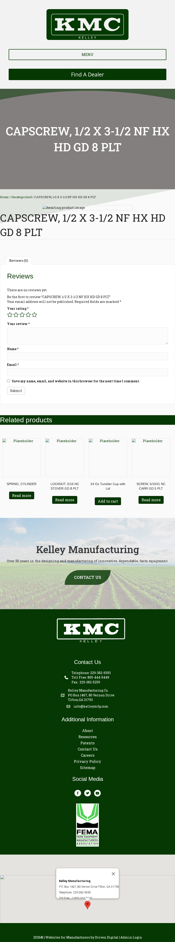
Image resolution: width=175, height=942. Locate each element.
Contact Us (88, 749)
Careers (87, 755)
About (87, 730)
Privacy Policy (87, 761)
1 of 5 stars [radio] (10, 314)
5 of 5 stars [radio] (34, 314)
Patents (87, 742)
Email (13, 364)
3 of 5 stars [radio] (22, 314)
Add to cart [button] (108, 501)
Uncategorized (21, 197)
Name (12, 349)
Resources (87, 736)
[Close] (113, 873)
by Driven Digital (81, 937)
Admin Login (131, 937)
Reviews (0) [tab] (18, 260)
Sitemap (87, 767)
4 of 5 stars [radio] (28, 314)
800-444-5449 (98, 677)
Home (4, 197)
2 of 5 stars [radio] (16, 314)
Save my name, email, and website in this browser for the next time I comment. (76, 381)
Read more (21, 495)
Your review (18, 324)
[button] (87, 905)
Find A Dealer (87, 74)
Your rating (17, 308)
